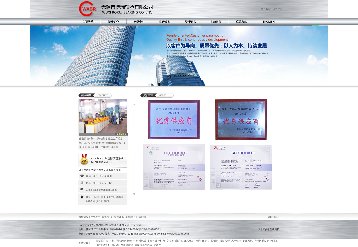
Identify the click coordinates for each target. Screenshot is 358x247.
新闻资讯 (107, 216)
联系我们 (143, 216)
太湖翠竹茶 (102, 240)
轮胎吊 (274, 240)
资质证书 (119, 216)
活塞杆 (131, 240)
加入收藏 (266, 9)
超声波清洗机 (103, 244)
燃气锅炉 (189, 240)
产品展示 (95, 216)
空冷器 (170, 240)
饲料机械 (141, 240)
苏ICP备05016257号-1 (151, 229)
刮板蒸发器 (127, 244)
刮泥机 (179, 240)
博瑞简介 (83, 216)
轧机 (111, 240)
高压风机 (248, 240)
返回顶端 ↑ (273, 216)
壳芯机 (115, 244)
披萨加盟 (225, 240)
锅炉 (198, 240)
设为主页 (278, 9)
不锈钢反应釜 (261, 240)
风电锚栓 (236, 240)
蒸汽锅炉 (121, 240)
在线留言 (131, 216)
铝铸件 (157, 244)
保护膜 (205, 240)
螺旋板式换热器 (143, 244)
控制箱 (214, 240)
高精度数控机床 (156, 240)
